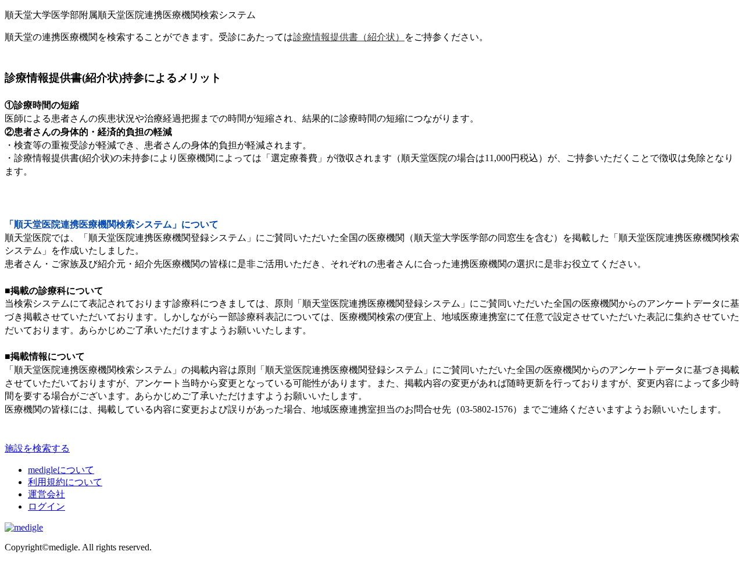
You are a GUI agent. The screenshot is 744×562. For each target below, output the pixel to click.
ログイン (46, 506)
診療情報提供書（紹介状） (349, 37)
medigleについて (61, 470)
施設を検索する (37, 448)
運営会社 (46, 494)
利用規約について (65, 482)
